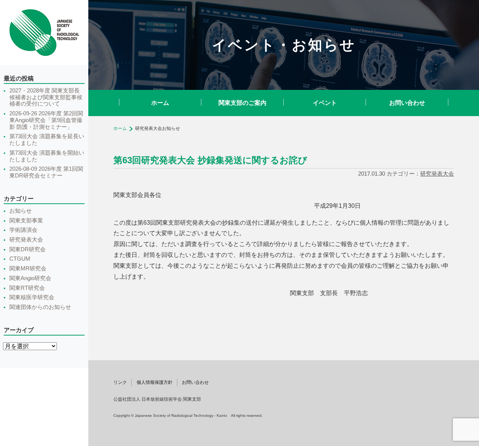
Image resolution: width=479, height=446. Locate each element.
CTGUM (19, 259)
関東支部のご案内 (242, 103)
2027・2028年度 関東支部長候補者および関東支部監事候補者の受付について (45, 97)
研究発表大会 (437, 173)
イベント (325, 103)
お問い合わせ (407, 103)
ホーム (160, 103)
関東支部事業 (26, 221)
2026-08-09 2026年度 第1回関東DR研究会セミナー (46, 172)
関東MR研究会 (27, 268)
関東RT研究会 (27, 288)
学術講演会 (23, 230)
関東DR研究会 (27, 249)
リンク (120, 382)
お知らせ (20, 211)
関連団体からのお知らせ (40, 307)
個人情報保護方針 (155, 382)
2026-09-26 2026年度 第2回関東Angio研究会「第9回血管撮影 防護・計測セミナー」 (46, 120)
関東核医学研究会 (31, 297)
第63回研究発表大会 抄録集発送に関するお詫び (210, 160)
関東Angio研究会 (30, 278)
